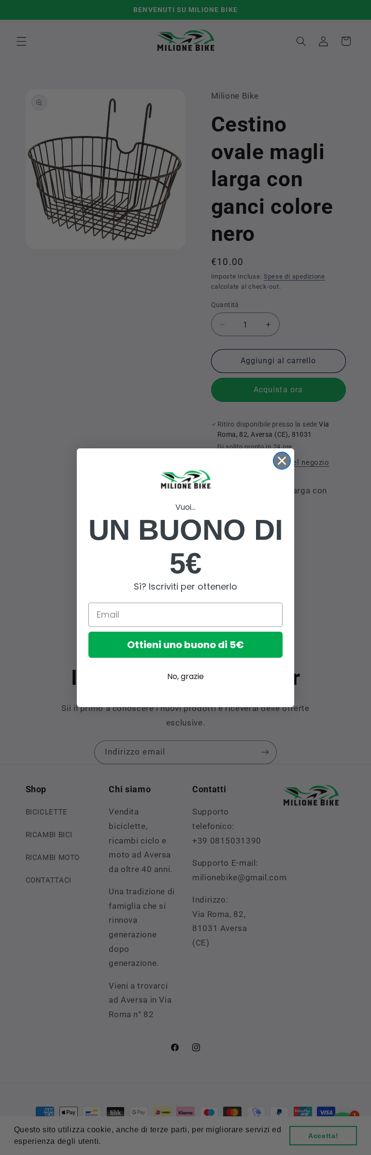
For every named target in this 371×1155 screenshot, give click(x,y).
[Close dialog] (281, 460)
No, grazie (185, 676)
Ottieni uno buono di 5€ (185, 645)
